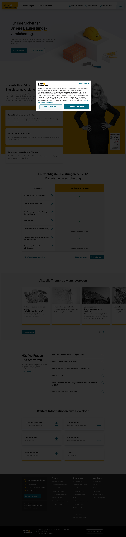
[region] (63, 96)
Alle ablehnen (83, 83)
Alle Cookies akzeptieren (76, 107)
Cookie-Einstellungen (50, 107)
